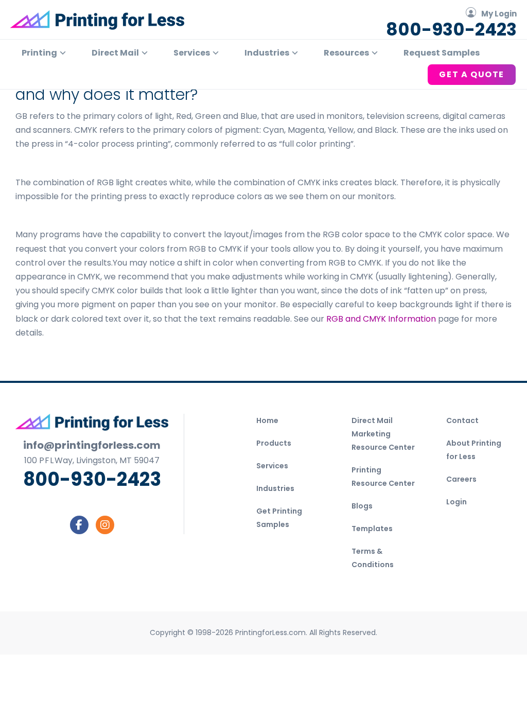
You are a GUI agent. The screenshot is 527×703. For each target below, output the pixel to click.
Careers (461, 479)
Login (456, 502)
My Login (499, 13)
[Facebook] (79, 525)
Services (272, 466)
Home (267, 420)
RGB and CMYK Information (381, 319)
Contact (462, 420)
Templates (372, 528)
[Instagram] (105, 525)
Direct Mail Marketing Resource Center (383, 433)
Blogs (362, 506)
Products (273, 443)
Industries (275, 488)
